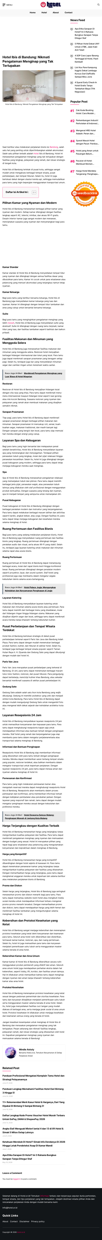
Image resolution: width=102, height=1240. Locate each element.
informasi (44, 1196)
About (56, 12)
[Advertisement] (33, 36)
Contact (68, 12)
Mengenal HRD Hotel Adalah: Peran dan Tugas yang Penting (86, 133)
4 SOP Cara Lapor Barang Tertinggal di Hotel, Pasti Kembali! (87, 58)
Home (33, 12)
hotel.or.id (21, 1232)
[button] (99, 4)
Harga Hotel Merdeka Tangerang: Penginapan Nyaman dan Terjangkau (87, 174)
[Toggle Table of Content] (33, 192)
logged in (17, 1179)
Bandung (54, 147)
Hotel (44, 12)
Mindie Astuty (26, 1049)
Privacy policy (38, 1221)
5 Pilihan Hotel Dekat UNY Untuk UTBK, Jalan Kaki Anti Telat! (87, 46)
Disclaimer (24, 1221)
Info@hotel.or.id (9, 1207)
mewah (11, 323)
